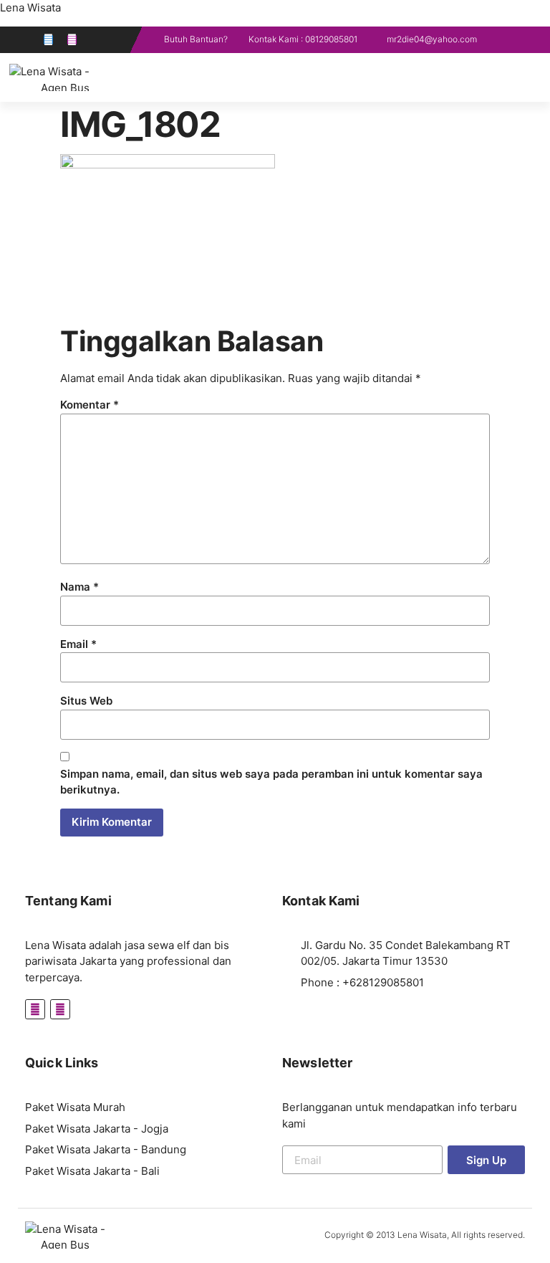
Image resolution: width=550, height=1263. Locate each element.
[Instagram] (72, 39)
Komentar (89, 404)
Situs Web (86, 700)
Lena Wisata (30, 7)
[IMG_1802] (167, 164)
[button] (537, 78)
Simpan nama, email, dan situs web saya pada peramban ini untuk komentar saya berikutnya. (271, 782)
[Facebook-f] (48, 39)
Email (78, 644)
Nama (79, 587)
